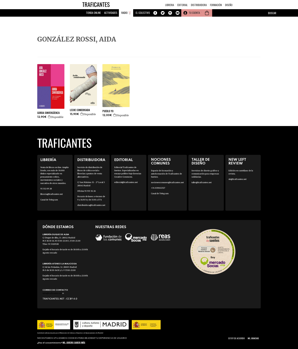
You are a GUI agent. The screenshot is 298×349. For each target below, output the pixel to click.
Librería (48, 160)
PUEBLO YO (107, 111)
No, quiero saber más (74, 342)
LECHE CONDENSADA (80, 110)
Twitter (162, 13)
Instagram (170, 13)
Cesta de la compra (207, 13)
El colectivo (143, 13)
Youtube (177, 13)
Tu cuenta (194, 13)
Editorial (182, 5)
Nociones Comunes (161, 161)
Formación (216, 5)
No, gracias (253, 338)
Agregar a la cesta (49, 116)
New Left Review (237, 161)
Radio (124, 13)
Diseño (229, 5)
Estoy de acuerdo (236, 338)
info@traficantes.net (53, 293)
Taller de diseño (201, 161)
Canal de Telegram (49, 200)
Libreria (169, 5)
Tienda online (93, 13)
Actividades (110, 13)
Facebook (155, 13)
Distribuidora (199, 5)
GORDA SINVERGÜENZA (48, 113)
